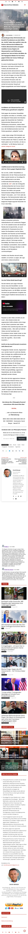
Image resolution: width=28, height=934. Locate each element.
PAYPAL (14, 408)
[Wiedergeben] (3, 162)
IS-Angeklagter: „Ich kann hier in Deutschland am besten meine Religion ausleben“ (12, 648)
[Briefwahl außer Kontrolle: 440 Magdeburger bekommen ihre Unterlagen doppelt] (14, 593)
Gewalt (19, 444)
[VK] (19, 450)
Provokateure (11, 446)
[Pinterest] (15, 1)
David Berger (9, 35)
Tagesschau (17, 446)
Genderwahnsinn (5, 697)
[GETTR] (15, 496)
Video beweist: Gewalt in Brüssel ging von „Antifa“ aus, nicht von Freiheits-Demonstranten (21, 461)
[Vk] (19, 1)
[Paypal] (20, 496)
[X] (2, 450)
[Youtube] (12, 1)
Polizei (23, 444)
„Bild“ (10, 184)
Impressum (4, 917)
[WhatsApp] (6, 450)
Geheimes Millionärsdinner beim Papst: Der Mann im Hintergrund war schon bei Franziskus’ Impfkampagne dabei (13, 718)
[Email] (16, 450)
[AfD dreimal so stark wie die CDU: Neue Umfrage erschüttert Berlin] (14, 616)
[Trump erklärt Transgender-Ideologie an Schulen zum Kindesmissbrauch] (14, 684)
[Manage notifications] (24, 931)
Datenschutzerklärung (7, 921)
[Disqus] (14, 523)
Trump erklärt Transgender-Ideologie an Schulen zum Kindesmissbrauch (11, 694)
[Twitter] (9, 1)
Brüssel (14, 444)
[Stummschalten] (22, 162)
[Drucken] (12, 450)
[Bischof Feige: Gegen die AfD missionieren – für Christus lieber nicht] (14, 661)
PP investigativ (5, 722)
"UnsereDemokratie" (6, 607)
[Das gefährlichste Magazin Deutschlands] (14, 753)
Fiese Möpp (4, 674)
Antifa (10, 444)
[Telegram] (9, 450)
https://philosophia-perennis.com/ (17, 473)
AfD (2, 628)
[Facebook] (13, 496)
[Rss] (22, 1)
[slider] (13, 162)
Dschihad (4, 651)
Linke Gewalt (4, 764)
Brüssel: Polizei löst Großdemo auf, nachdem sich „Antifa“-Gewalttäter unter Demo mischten (7, 461)
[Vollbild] (24, 162)
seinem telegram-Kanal (8, 146)
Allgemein (4, 732)
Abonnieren (21, 438)
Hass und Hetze (5, 752)
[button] (14, 156)
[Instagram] (6, 1)
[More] (22, 450)
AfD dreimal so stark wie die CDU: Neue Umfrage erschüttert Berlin (13, 625)
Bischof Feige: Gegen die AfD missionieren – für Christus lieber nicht (13, 671)
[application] (14, 156)
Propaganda (4, 446)
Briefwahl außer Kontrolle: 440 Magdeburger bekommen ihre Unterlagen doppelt (12, 603)
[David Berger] (3, 35)
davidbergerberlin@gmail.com (11, 865)
